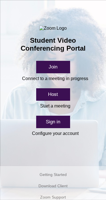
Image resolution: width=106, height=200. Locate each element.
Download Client (53, 186)
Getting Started (53, 174)
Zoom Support (53, 197)
